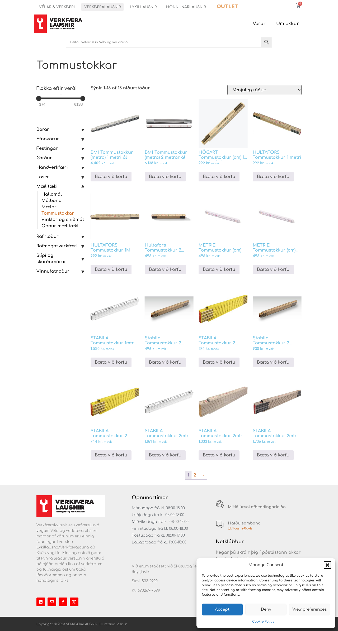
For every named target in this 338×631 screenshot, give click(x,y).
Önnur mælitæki (59, 226)
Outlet (227, 6)
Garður (44, 158)
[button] (327, 565)
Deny (266, 609)
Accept (222, 609)
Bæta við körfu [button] (111, 176)
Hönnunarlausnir (186, 7)
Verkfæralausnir (102, 7)
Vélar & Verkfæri (57, 7)
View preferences (309, 609)
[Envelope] (52, 602)
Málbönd (51, 200)
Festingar (47, 148)
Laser (42, 177)
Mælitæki (47, 186)
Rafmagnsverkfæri (57, 246)
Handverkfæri (52, 167)
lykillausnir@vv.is (240, 528)
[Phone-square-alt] (40, 602)
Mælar (49, 207)
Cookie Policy (263, 621)
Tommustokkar (57, 213)
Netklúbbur (230, 541)
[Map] (74, 602)
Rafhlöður (47, 236)
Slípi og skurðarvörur (51, 258)
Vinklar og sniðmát (62, 219)
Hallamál (51, 194)
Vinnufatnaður (52, 271)
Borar (42, 129)
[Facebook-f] (63, 602)
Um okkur (287, 23)
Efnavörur (47, 139)
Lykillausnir (143, 7)
